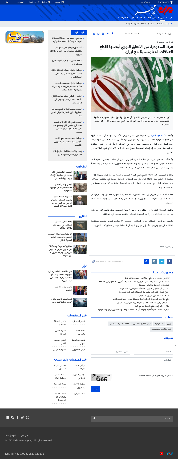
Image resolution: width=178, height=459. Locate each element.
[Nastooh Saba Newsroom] (168, 453)
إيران (162, 17)
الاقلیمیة (147, 17)
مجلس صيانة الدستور (60, 367)
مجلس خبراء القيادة (80, 367)
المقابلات (81, 167)
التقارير (83, 216)
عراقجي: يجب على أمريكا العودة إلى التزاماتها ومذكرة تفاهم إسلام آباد (66, 39)
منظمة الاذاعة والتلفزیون (80, 386)
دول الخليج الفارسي (142, 324)
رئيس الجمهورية (78, 349)
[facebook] (17, 417)
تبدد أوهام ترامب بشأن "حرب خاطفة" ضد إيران (61, 300)
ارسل (95, 389)
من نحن (24, 435)
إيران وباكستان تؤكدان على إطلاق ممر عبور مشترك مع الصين (67, 153)
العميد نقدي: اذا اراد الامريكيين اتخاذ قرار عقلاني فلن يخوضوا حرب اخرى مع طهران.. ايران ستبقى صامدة (67, 127)
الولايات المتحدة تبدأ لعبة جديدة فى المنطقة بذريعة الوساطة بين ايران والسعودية (133, 309)
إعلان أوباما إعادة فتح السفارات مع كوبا (152, 306)
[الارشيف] (7, 417)
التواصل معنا (10, 435)
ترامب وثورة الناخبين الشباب (63, 288)
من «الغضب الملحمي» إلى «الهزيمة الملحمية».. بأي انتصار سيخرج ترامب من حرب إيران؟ (60, 276)
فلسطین (155, 17)
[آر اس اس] (12, 417)
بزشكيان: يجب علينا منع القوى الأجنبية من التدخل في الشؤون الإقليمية (68, 142)
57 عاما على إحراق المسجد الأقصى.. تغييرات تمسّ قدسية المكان (60, 237)
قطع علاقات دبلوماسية (161, 329)
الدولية (139, 17)
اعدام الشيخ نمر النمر (119, 324)
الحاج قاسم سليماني (81, 332)
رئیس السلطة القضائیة (60, 323)
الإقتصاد (160, 23)
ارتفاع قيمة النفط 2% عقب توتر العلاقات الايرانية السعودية (144, 292)
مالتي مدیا (131, 17)
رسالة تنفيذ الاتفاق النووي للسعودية (153, 296)
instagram (57, 2)
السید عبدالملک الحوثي (78, 341)
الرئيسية (169, 17)
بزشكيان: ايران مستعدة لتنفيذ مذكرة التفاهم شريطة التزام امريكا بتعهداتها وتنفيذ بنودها (67, 87)
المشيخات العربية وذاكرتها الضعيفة (154, 285)
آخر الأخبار (122, 17)
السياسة (168, 23)
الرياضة (129, 23)
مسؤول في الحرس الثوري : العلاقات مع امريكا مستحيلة (144, 288)
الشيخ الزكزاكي (59, 349)
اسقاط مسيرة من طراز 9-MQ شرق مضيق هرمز (67, 62)
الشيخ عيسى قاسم (60, 341)
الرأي (84, 266)
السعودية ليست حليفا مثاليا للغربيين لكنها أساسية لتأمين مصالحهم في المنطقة (134, 281)
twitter (44, 2)
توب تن (79, 32)
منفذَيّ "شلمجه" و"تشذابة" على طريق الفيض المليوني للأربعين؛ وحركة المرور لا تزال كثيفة (60, 251)
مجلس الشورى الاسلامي (79, 376)
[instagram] (27, 417)
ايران (169, 324)
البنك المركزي (80, 393)
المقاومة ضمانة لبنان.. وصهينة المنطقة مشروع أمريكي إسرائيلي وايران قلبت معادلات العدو (61, 201)
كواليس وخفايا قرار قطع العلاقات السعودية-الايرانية (147, 278)
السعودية (159, 324)
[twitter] (22, 417)
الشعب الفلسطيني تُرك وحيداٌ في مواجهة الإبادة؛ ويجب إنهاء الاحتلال (61, 175)
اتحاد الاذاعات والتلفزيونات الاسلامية (60, 397)
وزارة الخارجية (60, 384)
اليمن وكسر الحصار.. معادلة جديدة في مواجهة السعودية (61, 188)
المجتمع (151, 23)
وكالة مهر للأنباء (158, 135)
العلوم (136, 23)
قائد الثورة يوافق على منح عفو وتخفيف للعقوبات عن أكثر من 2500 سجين (66, 51)
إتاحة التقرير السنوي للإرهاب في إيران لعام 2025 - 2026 (62, 225)
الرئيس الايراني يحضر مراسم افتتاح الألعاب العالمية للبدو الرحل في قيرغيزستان (66, 99)
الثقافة (143, 23)
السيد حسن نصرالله (60, 332)
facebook (33, 2)
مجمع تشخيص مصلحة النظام (59, 376)
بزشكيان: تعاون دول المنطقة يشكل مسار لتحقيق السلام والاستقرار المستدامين (66, 74)
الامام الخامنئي (79, 321)
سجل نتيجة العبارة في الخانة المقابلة (156, 375)
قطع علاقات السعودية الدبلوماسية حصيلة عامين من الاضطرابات (141, 299)
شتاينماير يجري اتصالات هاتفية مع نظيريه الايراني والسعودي (143, 302)
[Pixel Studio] (159, 453)
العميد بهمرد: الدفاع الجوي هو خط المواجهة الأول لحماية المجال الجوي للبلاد (66, 112)
